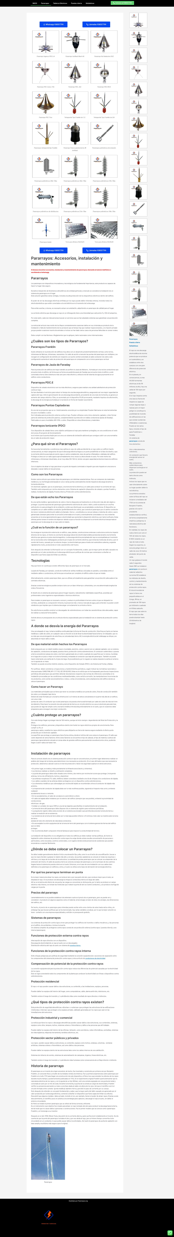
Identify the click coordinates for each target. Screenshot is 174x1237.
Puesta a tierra (76, 3)
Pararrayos (45, 3)
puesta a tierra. (75, 945)
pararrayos (133, 441)
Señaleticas (90, 3)
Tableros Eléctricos (60, 3)
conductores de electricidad (95, 958)
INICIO (35, 3)
